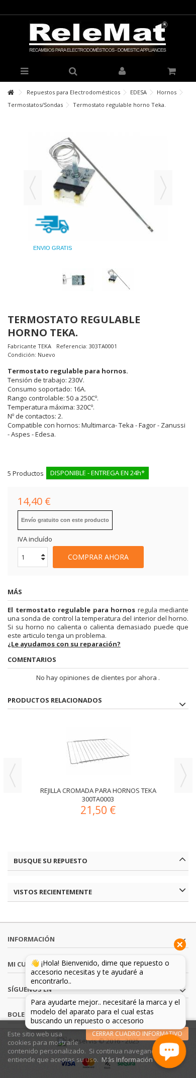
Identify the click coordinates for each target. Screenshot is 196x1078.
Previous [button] (13, 775)
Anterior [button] (33, 187)
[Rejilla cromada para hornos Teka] (98, 751)
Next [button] (183, 775)
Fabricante (22, 346)
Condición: (22, 354)
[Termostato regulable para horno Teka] (77, 279)
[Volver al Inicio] (11, 92)
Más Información (127, 1059)
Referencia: (71, 346)
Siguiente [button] (163, 187)
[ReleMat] (98, 38)
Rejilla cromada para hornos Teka (98, 790)
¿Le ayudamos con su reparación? (64, 643)
